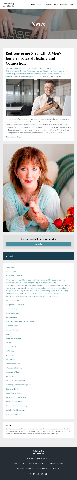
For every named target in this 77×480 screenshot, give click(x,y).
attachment (10, 359)
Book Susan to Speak (25, 468)
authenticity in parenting (15, 380)
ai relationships (11, 317)
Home (33, 5)
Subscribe (38, 244)
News (56, 5)
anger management (13, 338)
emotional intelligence (47, 68)
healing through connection (25, 71)
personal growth (59, 74)
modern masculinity (23, 74)
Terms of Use (55, 468)
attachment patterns (14, 368)
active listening (11, 309)
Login (71, 5)
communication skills (14, 68)
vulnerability (44, 76)
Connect (63, 5)
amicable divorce (12, 330)
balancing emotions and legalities (18, 385)
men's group (10, 74)
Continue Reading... (13, 137)
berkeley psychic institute (15, 410)
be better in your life (14, 402)
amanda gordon (12, 326)
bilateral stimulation (13, 414)
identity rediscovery (44, 71)
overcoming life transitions (41, 74)
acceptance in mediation (15, 305)
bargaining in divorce (14, 393)
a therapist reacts (13, 300)
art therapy (10, 351)
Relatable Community (56, 463)
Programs (48, 5)
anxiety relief (11, 347)
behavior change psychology (17, 406)
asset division (10, 355)
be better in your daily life (16, 397)
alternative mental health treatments (20, 321)
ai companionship (12, 313)
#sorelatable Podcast (37, 463)
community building (30, 68)
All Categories (11, 272)
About (39, 5)
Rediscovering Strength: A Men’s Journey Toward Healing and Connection (34, 58)
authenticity (10, 376)
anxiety (8, 343)
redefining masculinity (14, 76)
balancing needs (12, 389)
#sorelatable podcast (14, 276)
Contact (16, 463)
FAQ (23, 463)
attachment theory (13, 372)
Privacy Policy (41, 468)
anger (8, 334)
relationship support (31, 76)
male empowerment (60, 71)
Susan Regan (55, 434)
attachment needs (13, 364)
